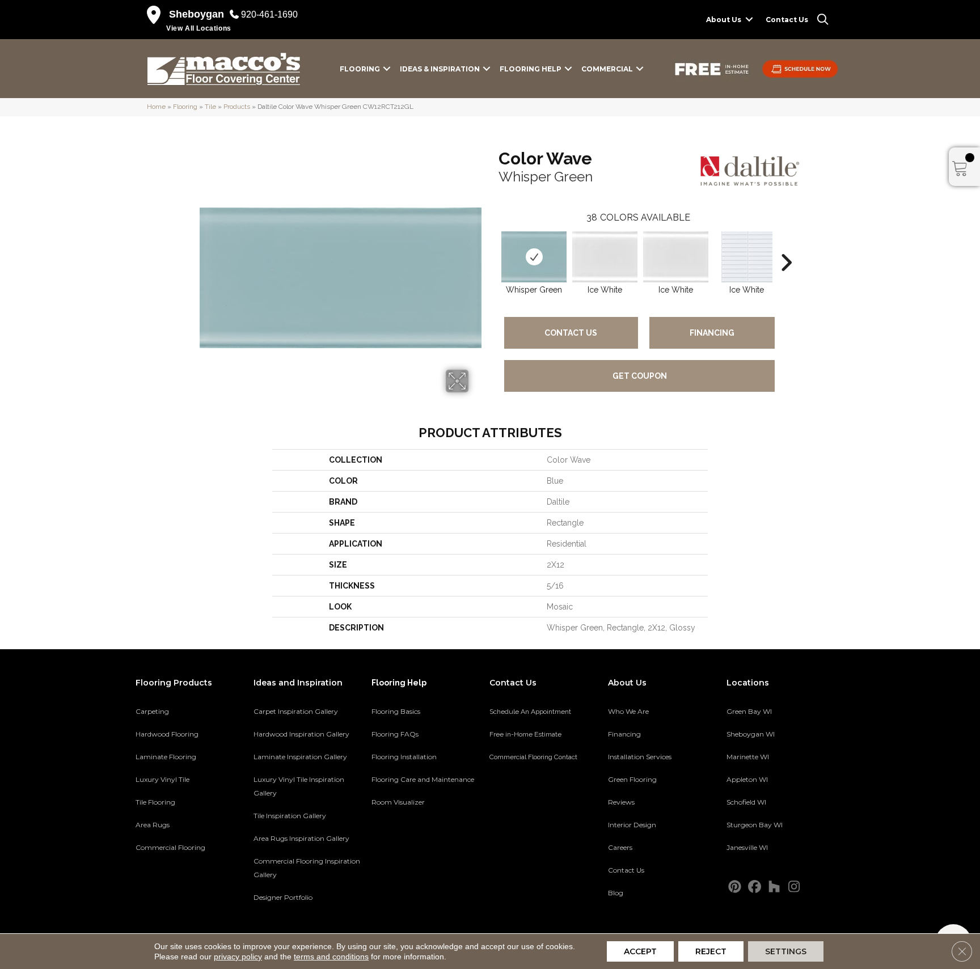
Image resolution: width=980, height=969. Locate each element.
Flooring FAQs (395, 734)
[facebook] (754, 887)
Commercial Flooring (170, 847)
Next (786, 245)
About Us (723, 19)
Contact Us (787, 19)
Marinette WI (747, 756)
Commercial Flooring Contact (533, 757)
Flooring (360, 69)
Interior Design (632, 824)
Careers (620, 847)
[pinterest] (734, 887)
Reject (710, 951)
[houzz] (774, 887)
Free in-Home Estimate (525, 734)
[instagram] (794, 887)
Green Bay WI (749, 711)
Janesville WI (747, 847)
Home (156, 107)
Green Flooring (632, 779)
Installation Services (639, 756)
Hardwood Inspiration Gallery (301, 734)
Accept (640, 951)
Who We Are (628, 711)
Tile (210, 107)
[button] (749, 19)
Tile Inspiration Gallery (290, 815)
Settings (785, 951)
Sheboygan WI (750, 734)
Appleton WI (747, 779)
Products (236, 107)
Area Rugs (153, 824)
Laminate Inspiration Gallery (300, 756)
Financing (712, 332)
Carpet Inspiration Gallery (296, 711)
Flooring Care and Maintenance (422, 779)
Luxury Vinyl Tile (162, 779)
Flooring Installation (404, 756)
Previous (492, 245)
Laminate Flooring (166, 756)
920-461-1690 (269, 14)
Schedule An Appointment (530, 712)
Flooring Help (530, 69)
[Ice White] (604, 257)
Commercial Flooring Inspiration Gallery (307, 868)
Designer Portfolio (283, 897)
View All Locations (198, 28)
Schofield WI (746, 802)
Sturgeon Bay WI (754, 824)
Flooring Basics (395, 711)
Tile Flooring (155, 802)
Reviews (621, 802)
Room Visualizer (398, 802)
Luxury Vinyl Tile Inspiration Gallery (299, 786)
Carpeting (152, 711)
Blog (615, 892)
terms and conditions (331, 956)
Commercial (607, 69)
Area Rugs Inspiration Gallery (301, 838)
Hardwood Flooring (167, 734)
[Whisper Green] (534, 257)
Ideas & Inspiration (440, 69)
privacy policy (238, 956)
